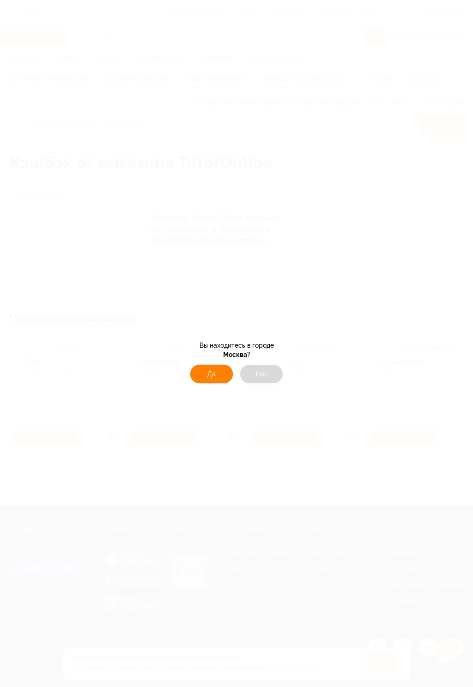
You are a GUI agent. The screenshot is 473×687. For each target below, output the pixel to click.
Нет (261, 374)
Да (211, 374)
